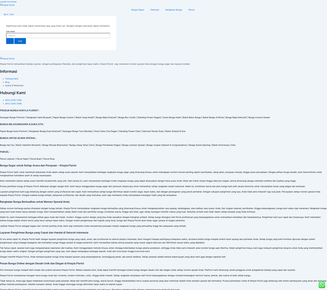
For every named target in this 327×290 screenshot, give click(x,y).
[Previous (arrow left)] (4, 145)
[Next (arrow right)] (322, 145)
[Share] (318, 3)
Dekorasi (154, 9)
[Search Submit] (10, 41)
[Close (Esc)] (324, 3)
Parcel (191, 9)
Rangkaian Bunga (173, 9)
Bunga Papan (137, 9)
